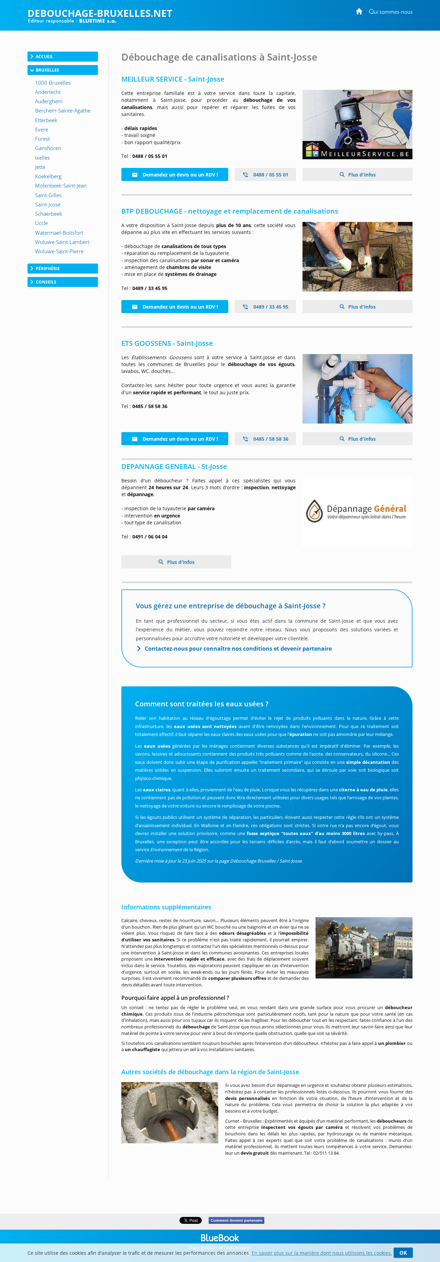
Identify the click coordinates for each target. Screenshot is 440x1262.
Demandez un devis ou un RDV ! (179, 174)
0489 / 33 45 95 (270, 306)
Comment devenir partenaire (236, 1220)
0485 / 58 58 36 (270, 439)
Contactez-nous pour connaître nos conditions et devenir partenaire (238, 648)
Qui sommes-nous (390, 12)
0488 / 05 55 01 (270, 174)
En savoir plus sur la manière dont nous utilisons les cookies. (322, 1253)
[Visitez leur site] (357, 124)
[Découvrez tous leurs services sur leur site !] (357, 389)
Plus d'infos (361, 174)
